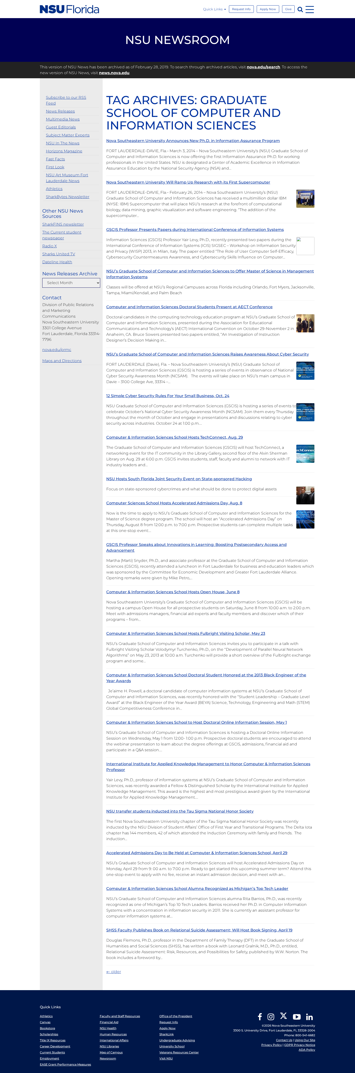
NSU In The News (62, 143)
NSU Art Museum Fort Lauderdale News (67, 178)
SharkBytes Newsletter (67, 196)
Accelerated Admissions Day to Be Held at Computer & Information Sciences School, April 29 (196, 853)
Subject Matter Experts (68, 135)
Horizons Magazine (64, 151)
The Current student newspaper (61, 235)
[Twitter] (283, 1018)
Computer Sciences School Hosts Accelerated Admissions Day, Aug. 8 (174, 503)
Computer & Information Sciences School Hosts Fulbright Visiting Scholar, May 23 (185, 633)
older (113, 971)
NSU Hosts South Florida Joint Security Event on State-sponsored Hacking (179, 479)
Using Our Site (305, 1040)
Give (288, 9)
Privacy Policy (271, 1045)
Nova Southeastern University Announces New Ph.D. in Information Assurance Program (193, 140)
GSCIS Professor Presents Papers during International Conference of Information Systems (195, 229)
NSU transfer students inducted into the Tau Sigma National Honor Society (180, 811)
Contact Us (284, 1040)
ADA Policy (307, 1050)
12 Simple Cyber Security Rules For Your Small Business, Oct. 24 (167, 395)
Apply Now (268, 9)
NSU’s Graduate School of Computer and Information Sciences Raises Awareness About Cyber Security (207, 354)
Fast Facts (55, 159)
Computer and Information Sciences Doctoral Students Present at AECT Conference (189, 307)
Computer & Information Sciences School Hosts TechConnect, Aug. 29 (174, 437)
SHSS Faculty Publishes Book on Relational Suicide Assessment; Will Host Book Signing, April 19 (199, 930)
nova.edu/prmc (56, 349)
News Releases (60, 111)
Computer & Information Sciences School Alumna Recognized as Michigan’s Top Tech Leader (197, 888)
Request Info (241, 9)
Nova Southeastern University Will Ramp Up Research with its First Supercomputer (188, 182)
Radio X (49, 246)
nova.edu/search (263, 67)
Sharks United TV (58, 254)
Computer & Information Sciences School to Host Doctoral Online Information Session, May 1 (196, 722)
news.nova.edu (114, 73)
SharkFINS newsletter (63, 224)
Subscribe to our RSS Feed (66, 100)
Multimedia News (63, 119)
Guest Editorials (61, 127)
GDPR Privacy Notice (299, 1045)
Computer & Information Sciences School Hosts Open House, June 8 (173, 592)
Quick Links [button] (213, 9)
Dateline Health (57, 262)
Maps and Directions (62, 360)
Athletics (54, 188)
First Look (55, 167)
